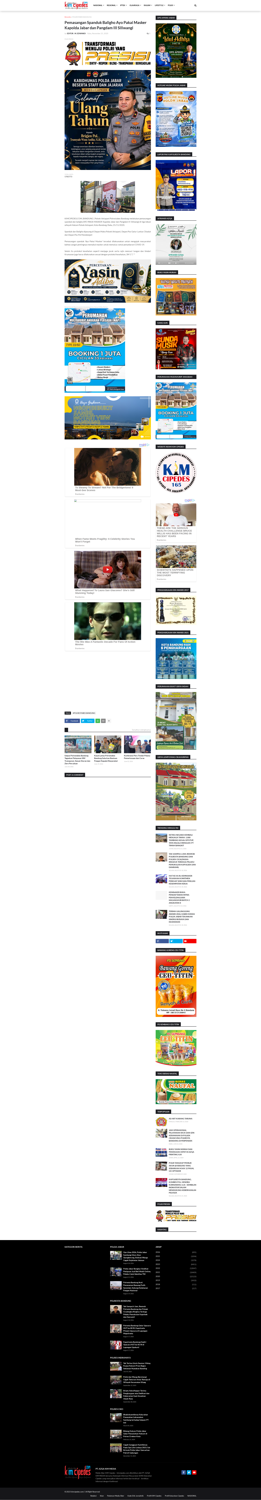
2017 (176, 1288)
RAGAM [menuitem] (147, 5)
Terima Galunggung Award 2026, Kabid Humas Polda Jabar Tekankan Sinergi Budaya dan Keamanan (182, 916)
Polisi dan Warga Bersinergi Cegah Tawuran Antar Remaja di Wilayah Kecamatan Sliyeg (136, 1379)
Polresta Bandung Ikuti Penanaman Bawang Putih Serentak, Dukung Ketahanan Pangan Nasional (135, 1286)
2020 (176, 1276)
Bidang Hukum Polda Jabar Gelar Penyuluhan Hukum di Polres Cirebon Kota (135, 1433)
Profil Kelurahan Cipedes (174, 1496)
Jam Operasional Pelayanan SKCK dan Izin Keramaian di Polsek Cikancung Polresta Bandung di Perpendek (181, 1135)
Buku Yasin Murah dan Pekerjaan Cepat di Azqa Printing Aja (181, 1152)
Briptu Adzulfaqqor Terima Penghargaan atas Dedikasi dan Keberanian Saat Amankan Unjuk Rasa (136, 1394)
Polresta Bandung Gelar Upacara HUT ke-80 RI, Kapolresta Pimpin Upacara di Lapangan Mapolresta (137, 1329)
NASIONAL (191, 1496)
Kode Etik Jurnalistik (136, 1496)
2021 (176, 1272)
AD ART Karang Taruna (180, 1118)
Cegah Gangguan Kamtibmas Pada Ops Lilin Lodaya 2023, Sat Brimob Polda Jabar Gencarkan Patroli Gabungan (136, 1449)
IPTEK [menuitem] (122, 5)
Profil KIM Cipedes (154, 1496)
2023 (176, 1264)
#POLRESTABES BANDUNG (84, 713)
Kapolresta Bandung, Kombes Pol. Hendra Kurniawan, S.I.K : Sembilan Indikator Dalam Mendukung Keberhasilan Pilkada (182, 1186)
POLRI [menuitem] (170, 5)
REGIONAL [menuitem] (111, 5)
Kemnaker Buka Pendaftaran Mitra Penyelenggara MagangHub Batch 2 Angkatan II (179, 897)
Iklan (102, 1496)
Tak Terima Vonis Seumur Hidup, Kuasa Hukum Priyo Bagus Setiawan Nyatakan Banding (137, 1366)
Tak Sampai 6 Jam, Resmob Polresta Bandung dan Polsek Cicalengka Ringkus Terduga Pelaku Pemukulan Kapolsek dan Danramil (182, 860)
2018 (176, 1284)
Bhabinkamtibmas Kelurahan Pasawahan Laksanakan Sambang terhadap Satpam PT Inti (136, 1418)
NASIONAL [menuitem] (97, 5)
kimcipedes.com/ (77, 1492)
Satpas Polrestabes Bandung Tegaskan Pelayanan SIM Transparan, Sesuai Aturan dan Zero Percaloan (77, 759)
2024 (176, 1260)
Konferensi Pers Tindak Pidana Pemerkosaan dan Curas (137, 756)
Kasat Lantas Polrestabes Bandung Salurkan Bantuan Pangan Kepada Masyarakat (106, 758)
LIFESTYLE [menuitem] (159, 5)
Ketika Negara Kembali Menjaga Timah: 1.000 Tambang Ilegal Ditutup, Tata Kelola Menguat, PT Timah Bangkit (181, 840)
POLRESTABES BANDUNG (82, 17)
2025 (176, 1256)
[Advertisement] (108, 682)
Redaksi (93, 1496)
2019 (176, 1280)
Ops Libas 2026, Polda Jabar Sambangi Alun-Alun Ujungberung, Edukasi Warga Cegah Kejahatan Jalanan (135, 1256)
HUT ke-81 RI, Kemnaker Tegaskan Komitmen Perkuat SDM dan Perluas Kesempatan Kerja (182, 880)
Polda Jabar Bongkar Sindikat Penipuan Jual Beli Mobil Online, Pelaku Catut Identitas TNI (137, 1271)
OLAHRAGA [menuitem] (134, 5)
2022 (176, 1268)
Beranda (68, 17)
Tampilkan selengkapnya (141, 730)
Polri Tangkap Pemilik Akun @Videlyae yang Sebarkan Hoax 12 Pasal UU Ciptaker (181, 1167)
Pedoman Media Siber (115, 1496)
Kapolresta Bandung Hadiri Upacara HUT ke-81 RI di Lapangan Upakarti (134, 1344)
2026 (176, 1252)
